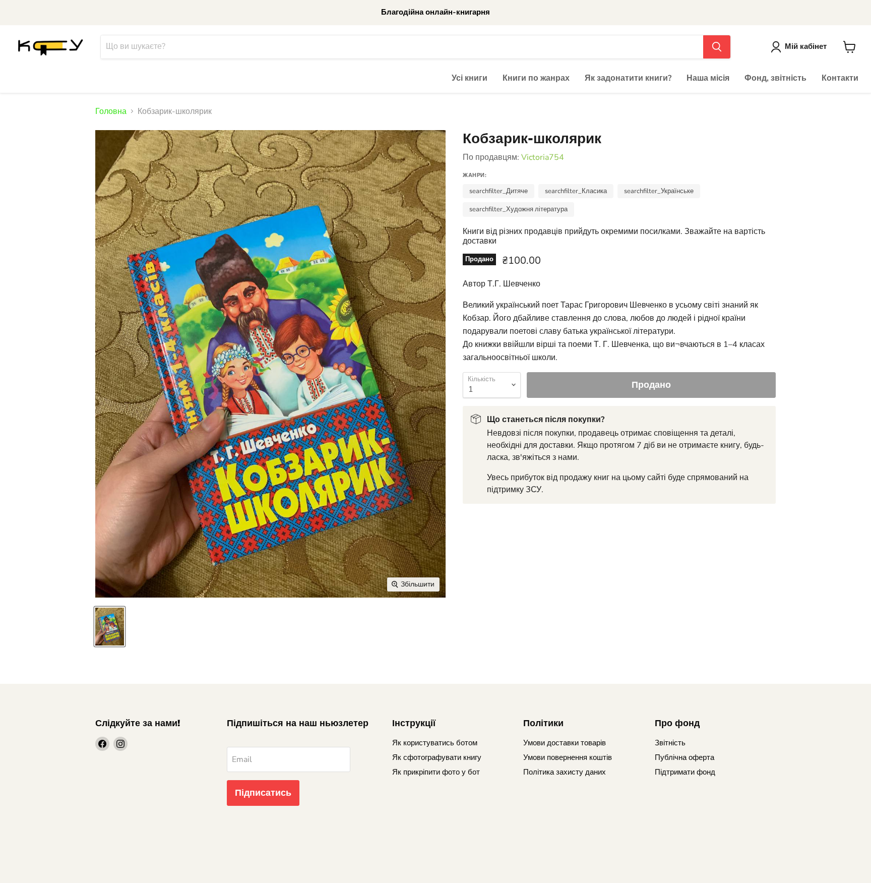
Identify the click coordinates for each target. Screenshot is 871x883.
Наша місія (708, 78)
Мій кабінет (806, 46)
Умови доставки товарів (564, 743)
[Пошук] (716, 46)
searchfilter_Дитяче (498, 191)
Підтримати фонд (685, 772)
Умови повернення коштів (567, 757)
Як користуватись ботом (434, 743)
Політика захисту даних (564, 772)
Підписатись (263, 793)
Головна (111, 111)
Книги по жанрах (536, 78)
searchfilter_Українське (659, 191)
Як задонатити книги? (628, 78)
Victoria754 (542, 157)
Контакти (840, 78)
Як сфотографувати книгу (436, 757)
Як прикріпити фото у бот (436, 772)
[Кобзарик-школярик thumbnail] (109, 626)
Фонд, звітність (775, 78)
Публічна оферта (684, 757)
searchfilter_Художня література (518, 209)
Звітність (670, 743)
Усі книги (469, 78)
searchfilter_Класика (576, 191)
